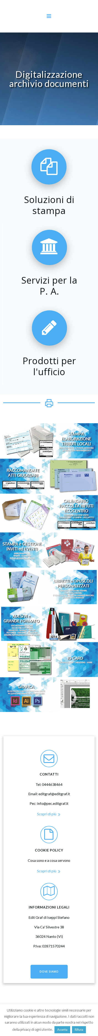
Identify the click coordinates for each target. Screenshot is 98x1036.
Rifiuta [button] (79, 1029)
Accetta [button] (62, 1029)
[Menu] (49, 16)
